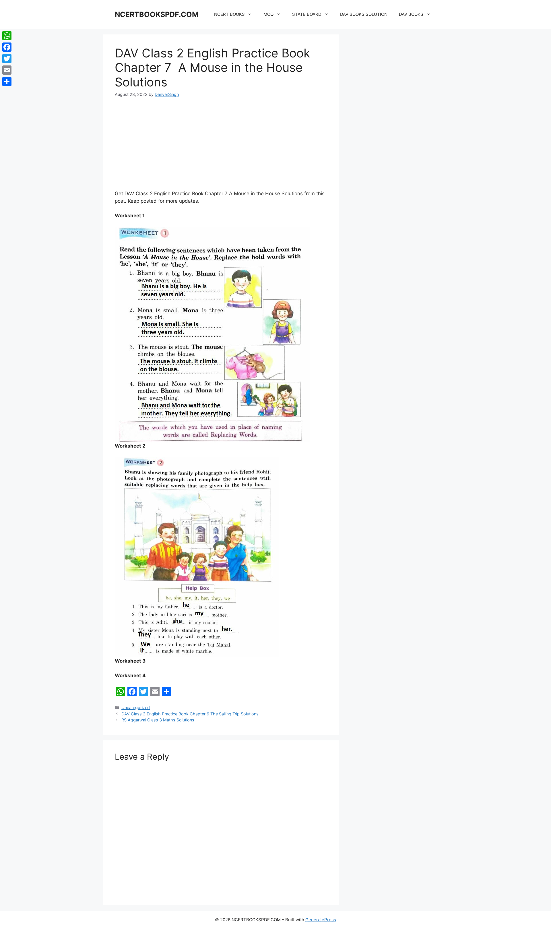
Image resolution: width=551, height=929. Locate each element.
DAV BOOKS (411, 14)
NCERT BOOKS (229, 14)
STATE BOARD (306, 14)
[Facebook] (7, 47)
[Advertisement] (221, 147)
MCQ (268, 14)
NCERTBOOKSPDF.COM (157, 14)
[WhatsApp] (7, 35)
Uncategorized (135, 707)
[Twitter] (7, 58)
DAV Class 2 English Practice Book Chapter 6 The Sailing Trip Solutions (190, 713)
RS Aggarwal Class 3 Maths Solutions (157, 719)
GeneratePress (320, 919)
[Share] (7, 81)
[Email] (7, 70)
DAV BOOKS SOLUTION (363, 14)
